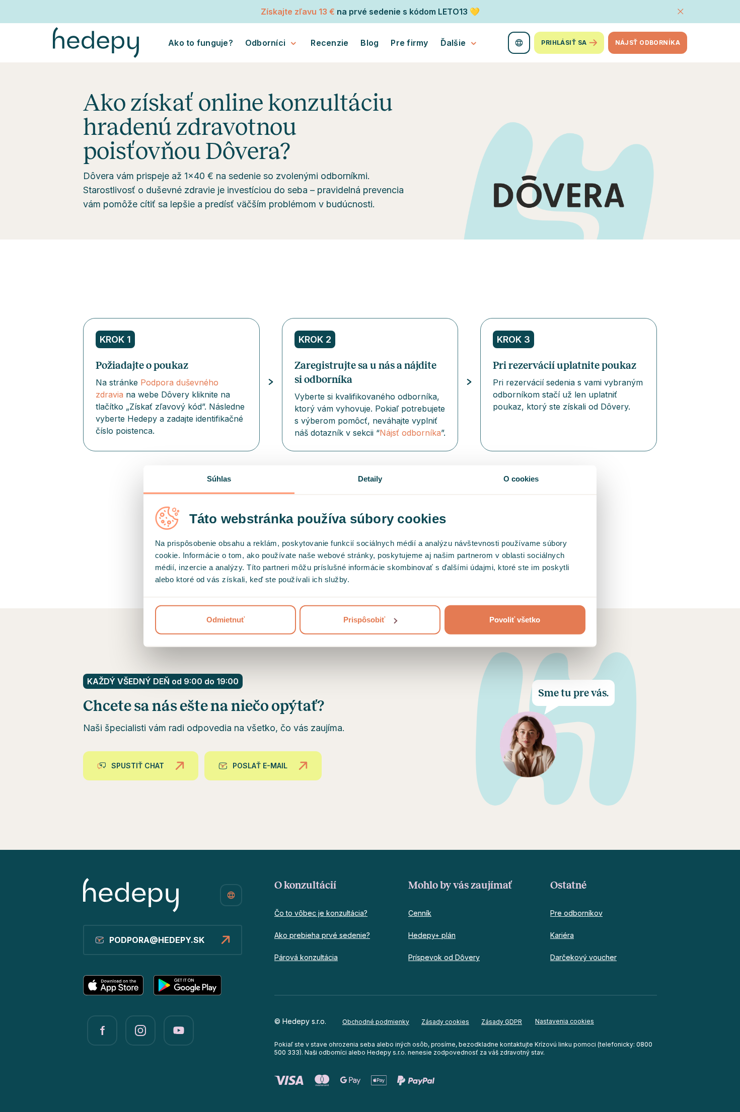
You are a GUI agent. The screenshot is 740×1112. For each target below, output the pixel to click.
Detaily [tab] (370, 478)
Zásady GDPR (501, 1021)
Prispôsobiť (364, 619)
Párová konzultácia (306, 957)
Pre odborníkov (576, 913)
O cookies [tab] (521, 478)
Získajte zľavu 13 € (298, 12)
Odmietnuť (225, 619)
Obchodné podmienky (375, 1021)
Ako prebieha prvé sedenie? (322, 935)
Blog (369, 43)
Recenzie (329, 43)
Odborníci (265, 43)
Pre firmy (409, 43)
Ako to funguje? (200, 43)
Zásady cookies (445, 1021)
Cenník (419, 913)
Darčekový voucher (583, 957)
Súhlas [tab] (219, 478)
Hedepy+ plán (432, 935)
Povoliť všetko (514, 619)
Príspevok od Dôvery (444, 957)
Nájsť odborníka (647, 42)
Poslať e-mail (260, 765)
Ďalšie (453, 43)
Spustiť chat (137, 765)
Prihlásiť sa (563, 42)
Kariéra (562, 935)
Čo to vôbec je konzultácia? (320, 913)
